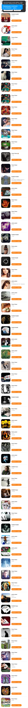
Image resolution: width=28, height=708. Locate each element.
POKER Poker (14, 466)
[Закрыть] (21, 6)
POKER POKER (15, 14)
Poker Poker (14, 49)
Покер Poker (14, 37)
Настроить (17, 9)
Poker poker (14, 246)
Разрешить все (8, 9)
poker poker (14, 25)
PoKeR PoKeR (14, 258)
